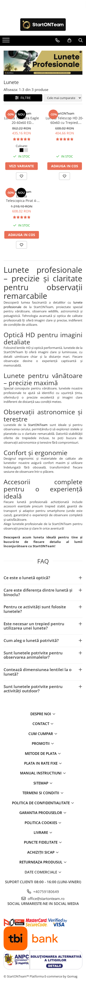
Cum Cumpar (41, 733)
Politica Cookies (41, 822)
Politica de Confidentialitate (41, 802)
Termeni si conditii (41, 792)
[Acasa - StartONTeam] (43, 24)
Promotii (41, 743)
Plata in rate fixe (41, 763)
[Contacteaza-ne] (57, 40)
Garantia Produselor (41, 812)
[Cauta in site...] (80, 40)
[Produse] (6, 41)
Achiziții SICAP (41, 852)
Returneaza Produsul (41, 862)
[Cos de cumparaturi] (69, 40)
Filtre (25, 97)
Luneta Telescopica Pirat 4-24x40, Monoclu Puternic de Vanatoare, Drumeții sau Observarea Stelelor (21, 198)
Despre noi (41, 713)
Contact (41, 723)
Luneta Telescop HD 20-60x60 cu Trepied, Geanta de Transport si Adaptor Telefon (64, 120)
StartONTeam (21, 113)
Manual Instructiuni (41, 773)
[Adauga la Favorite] (21, 176)
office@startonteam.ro (45, 898)
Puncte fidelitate (41, 842)
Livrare (41, 832)
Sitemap (41, 783)
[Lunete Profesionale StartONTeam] (43, 63)
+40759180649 (45, 891)
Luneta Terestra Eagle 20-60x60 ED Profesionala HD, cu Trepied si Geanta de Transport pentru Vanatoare (21, 120)
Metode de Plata (41, 753)
